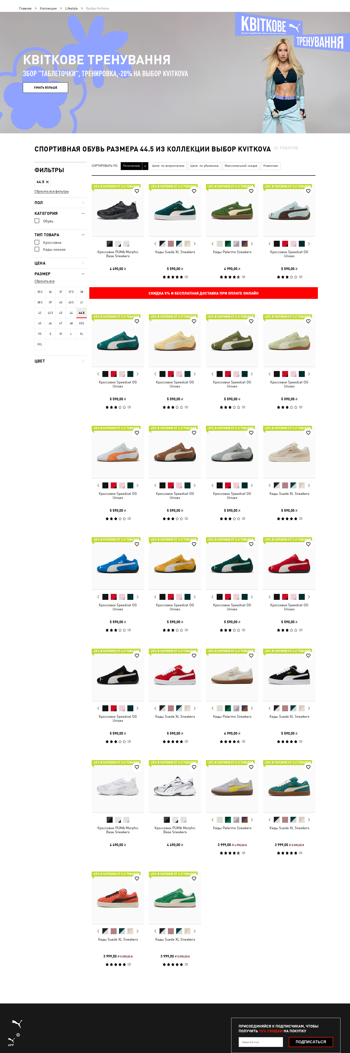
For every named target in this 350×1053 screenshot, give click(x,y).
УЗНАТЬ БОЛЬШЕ (45, 87)
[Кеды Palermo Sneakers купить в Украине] (232, 210)
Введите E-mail (250, 1042)
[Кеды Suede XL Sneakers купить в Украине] (175, 210)
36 (50, 292)
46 (50, 323)
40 (60, 302)
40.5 (71, 302)
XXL (39, 344)
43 (60, 313)
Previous (155, 243)
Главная (25, 8)
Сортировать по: (105, 165)
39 (50, 302)
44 (71, 313)
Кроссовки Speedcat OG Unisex (289, 254)
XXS (81, 323)
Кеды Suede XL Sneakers (175, 252)
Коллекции (48, 8)
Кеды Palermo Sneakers (232, 252)
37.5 (71, 292)
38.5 (39, 302)
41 (81, 302)
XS (39, 334)
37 (60, 292)
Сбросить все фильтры (52, 191)
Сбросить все (45, 281)
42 (39, 313)
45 (39, 323)
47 (60, 323)
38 (81, 292)
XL (81, 334)
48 (71, 323)
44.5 (82, 313)
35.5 (39, 292)
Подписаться (311, 1042)
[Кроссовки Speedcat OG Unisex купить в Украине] (289, 210)
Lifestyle (71, 8)
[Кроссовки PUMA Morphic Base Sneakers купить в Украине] (118, 210)
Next (194, 244)
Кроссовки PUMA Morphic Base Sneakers (117, 254)
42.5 (50, 313)
